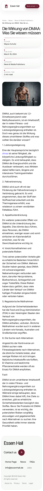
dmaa (5, 153)
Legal (31, 483)
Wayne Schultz (10, 44)
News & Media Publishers (24, 20)
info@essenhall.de (14, 468)
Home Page (11, 462)
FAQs (32, 462)
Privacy (17, 483)
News (10, 20)
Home (4, 20)
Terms (24, 483)
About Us (8, 483)
